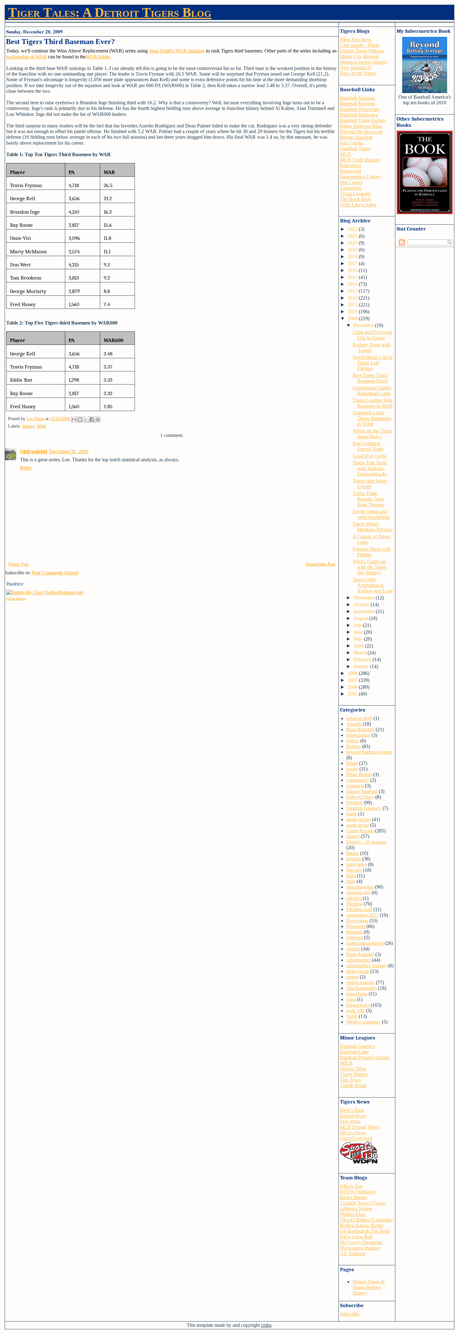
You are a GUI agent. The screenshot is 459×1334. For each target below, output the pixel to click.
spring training (360, 982)
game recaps (358, 819)
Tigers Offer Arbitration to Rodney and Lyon (373, 585)
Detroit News (353, 1115)
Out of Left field (356, 1138)
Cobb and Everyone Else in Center (372, 335)
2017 (353, 263)
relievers (354, 937)
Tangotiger (350, 188)
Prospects (355, 926)
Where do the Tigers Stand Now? (372, 433)
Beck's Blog (352, 1110)
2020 (353, 242)
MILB (346, 1063)
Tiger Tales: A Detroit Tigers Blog (109, 12)
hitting (352, 853)
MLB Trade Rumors (360, 159)
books (352, 768)
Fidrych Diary (360, 797)
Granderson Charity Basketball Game (372, 390)
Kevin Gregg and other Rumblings (371, 514)
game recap (357, 825)
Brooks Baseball (356, 137)
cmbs (266, 1325)
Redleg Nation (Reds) (361, 1225)
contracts (355, 785)
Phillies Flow (353, 1214)
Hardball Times (355, 148)
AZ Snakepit (352, 1253)
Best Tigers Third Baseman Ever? (370, 378)
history (28, 426)
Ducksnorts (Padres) (360, 1248)
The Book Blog (355, 199)
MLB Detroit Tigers (359, 1127)
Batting (353, 746)
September (364, 611)
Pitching (354, 903)
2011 (353, 304)
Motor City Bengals (359, 56)
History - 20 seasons (366, 842)
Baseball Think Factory (363, 120)
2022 (353, 229)
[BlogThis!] (80, 419)
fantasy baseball (362, 791)
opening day (358, 892)
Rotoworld (350, 171)
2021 (353, 236)
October (362, 604)
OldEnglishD (33, 451)
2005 (353, 694)
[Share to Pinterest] (98, 419)
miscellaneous (360, 887)
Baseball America (357, 1046)
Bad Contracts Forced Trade (368, 446)
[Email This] (74, 419)
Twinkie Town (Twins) (363, 1203)
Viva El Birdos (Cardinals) (366, 1219)
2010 (353, 311)
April (359, 645)
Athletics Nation (356, 1208)
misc (350, 881)
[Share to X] (86, 419)
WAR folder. (98, 56)
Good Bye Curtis (369, 456)
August (361, 618)
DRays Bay (351, 1186)
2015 (353, 277)
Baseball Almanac (358, 98)
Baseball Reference (359, 114)
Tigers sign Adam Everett (370, 483)
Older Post (326, 564)
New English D (355, 67)
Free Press (350, 1121)
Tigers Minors (354, 1074)
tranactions (357, 993)
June (358, 632)
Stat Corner (351, 182)
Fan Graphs (351, 143)
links (351, 875)
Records (354, 932)
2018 (353, 256)
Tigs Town (350, 1080)
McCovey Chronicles (361, 1242)
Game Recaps (360, 830)
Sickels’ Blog (353, 1068)
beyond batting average (369, 752)
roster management (364, 943)
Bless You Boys (355, 39)
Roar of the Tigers (358, 73)
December (364, 325)
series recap (357, 971)
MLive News (353, 1132)
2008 (353, 673)
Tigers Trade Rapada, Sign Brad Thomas (368, 499)
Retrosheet (350, 165)
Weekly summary (363, 1021)
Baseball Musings (357, 103)
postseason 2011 (362, 915)
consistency (357, 780)
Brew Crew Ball (356, 1236)
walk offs (355, 1010)
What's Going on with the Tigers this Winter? (370, 567)
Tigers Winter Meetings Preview (373, 526)
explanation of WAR (26, 56)
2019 (353, 249)
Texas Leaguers (355, 193)
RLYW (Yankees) (357, 1191)
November (364, 597)
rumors (353, 948)
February (363, 659)
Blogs (352, 763)
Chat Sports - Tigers (359, 45)
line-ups (354, 870)
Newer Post (18, 564)
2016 (353, 270)
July (358, 625)
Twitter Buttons (16, 598)
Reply (26, 467)
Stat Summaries (361, 988)
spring (352, 976)
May (358, 639)
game (351, 813)
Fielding (354, 802)
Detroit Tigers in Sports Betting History (369, 1287)
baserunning (358, 735)
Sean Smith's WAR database (177, 50)
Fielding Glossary (363, 808)
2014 (353, 284)
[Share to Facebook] (92, 419)
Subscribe (349, 1314)
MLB (345, 154)
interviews (356, 864)
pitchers (354, 898)
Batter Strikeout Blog (361, 126)
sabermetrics (358, 960)
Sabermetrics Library (360, 176)
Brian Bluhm (359, 774)
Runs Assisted (360, 954)
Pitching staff (359, 909)
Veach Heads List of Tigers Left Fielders (372, 363)
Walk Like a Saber (358, 204)
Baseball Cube (354, 1051)
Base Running (360, 729)
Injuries (353, 858)
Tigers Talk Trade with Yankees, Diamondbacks (370, 468)
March (360, 652)
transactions (357, 1005)
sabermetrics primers (366, 965)
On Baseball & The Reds (365, 1231)
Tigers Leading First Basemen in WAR (373, 403)
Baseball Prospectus (359, 109)
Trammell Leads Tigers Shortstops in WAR (372, 418)
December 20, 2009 (68, 451)
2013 (353, 291)
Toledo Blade (353, 1085)
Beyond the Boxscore (361, 131)
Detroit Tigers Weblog (362, 50)
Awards (354, 724)
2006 (353, 687)
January (361, 666)
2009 (353, 318)
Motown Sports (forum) (363, 62)
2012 (353, 297)
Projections (357, 920)
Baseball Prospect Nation (365, 1057)
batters (352, 740)
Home (311, 564)
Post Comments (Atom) (55, 572)
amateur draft (359, 718)
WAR (41, 426)
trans (351, 999)
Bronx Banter (353, 1197)
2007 (353, 680)
